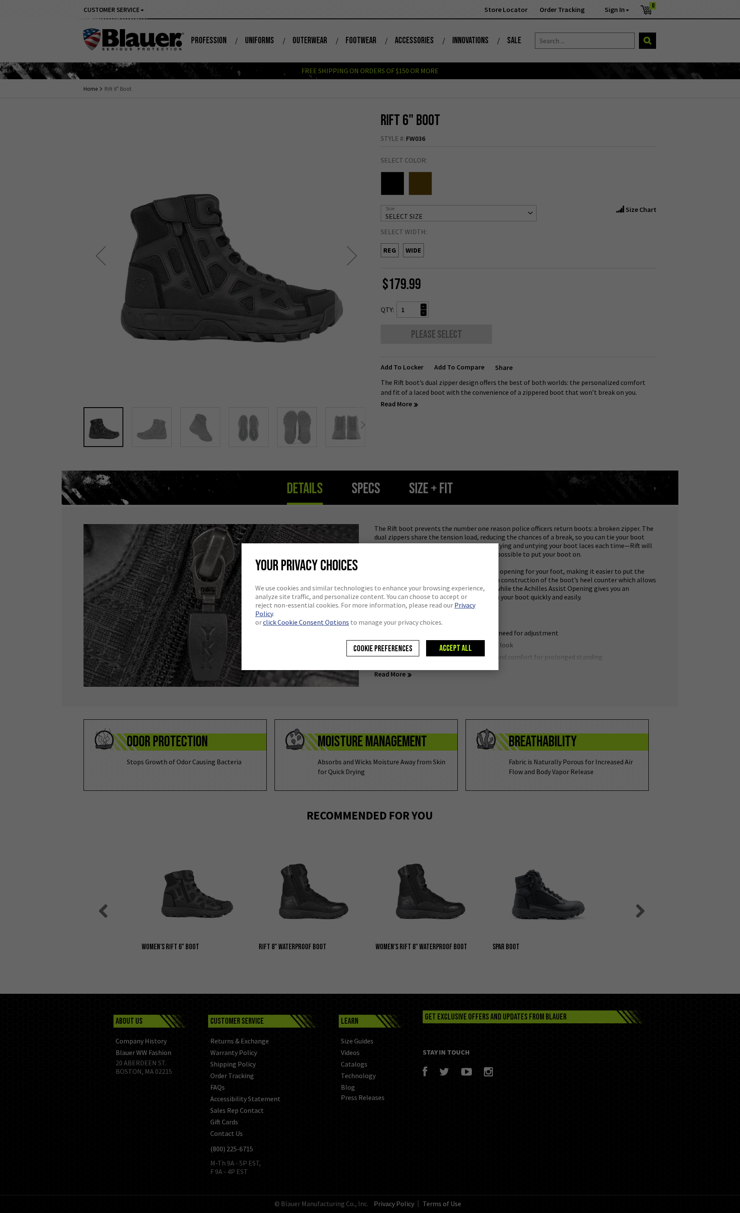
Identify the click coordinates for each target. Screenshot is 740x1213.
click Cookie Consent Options (306, 622)
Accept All (455, 648)
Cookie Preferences (382, 649)
